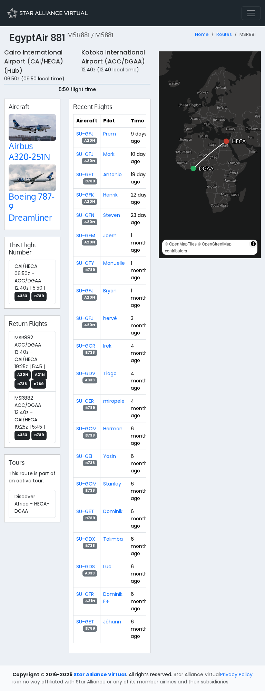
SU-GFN (85, 215)
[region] (210, 154)
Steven (111, 215)
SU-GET (85, 174)
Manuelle (114, 263)
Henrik (110, 194)
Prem (109, 133)
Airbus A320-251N (29, 151)
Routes (224, 34)
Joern (110, 235)
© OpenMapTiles (181, 244)
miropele (114, 401)
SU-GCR (85, 345)
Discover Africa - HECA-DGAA (31, 503)
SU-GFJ (85, 133)
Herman (112, 428)
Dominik (112, 511)
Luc (107, 566)
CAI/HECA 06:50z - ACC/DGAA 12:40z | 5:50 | (29, 281)
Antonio (112, 174)
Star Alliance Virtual (99, 674)
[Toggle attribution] (253, 244)
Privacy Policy (236, 674)
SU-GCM (86, 428)
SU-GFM (85, 235)
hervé (110, 318)
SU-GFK (85, 194)
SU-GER (85, 401)
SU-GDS (85, 566)
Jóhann (112, 621)
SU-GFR (85, 594)
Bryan (110, 290)
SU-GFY (85, 263)
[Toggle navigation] (251, 13)
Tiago (110, 373)
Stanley (112, 483)
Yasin (109, 456)
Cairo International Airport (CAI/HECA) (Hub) (33, 61)
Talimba (113, 538)
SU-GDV (85, 373)
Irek (107, 345)
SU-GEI (84, 456)
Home (202, 34)
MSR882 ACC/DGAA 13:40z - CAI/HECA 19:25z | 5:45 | (29, 360)
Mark (109, 154)
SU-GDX (85, 538)
